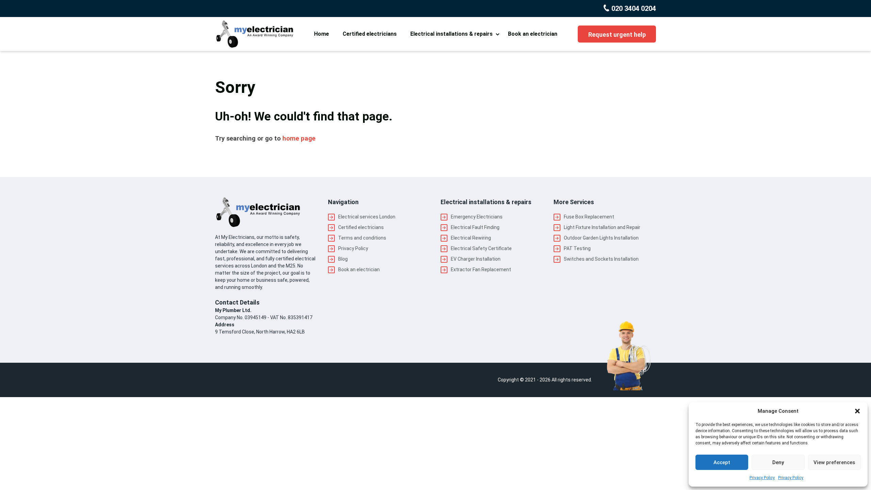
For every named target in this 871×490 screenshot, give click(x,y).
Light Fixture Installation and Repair (602, 227)
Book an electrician (532, 34)
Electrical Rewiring (471, 238)
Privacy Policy (762, 477)
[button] (857, 411)
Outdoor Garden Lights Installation (601, 238)
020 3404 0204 (633, 8)
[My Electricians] (254, 34)
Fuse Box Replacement (589, 216)
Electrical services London (366, 216)
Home (321, 34)
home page (298, 138)
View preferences (834, 462)
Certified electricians (370, 34)
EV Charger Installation (475, 259)
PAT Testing (577, 248)
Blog (343, 259)
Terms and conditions (362, 238)
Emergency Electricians (477, 216)
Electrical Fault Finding (475, 227)
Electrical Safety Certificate (481, 248)
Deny (778, 462)
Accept (721, 462)
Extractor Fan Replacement (481, 269)
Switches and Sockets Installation (601, 259)
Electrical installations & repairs (451, 34)
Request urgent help (617, 34)
